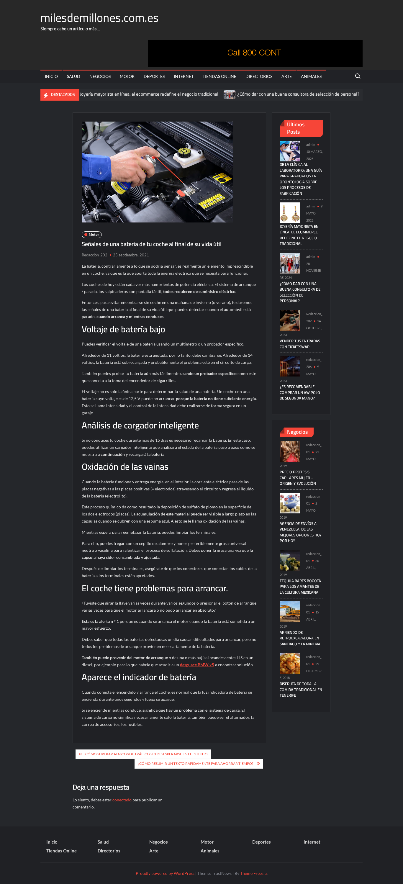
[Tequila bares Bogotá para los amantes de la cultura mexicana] (290, 559)
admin (310, 144)
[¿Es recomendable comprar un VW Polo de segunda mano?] (290, 365)
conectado (122, 799)
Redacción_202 (94, 255)
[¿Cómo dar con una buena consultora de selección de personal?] (214, 93)
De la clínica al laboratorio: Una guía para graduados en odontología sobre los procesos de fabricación (301, 179)
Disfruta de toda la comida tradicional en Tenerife (301, 689)
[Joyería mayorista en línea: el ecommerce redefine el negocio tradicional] (290, 212)
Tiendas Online (219, 76)
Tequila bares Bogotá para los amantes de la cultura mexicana (300, 586)
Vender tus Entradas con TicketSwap (300, 343)
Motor (127, 76)
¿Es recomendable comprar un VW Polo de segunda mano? (300, 392)
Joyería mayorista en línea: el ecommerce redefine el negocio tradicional (133, 94)
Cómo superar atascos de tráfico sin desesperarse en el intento (146, 754)
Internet (184, 76)
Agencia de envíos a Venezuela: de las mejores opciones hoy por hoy (301, 532)
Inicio (51, 76)
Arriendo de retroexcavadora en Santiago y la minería (300, 638)
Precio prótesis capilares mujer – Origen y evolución (298, 477)
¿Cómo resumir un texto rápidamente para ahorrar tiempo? (195, 763)
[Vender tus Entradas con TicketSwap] (355, 93)
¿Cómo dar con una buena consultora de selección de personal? (282, 94)
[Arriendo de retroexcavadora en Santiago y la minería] (290, 611)
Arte (286, 76)
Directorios (258, 76)
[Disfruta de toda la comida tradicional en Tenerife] (290, 662)
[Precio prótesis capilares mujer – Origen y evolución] (290, 450)
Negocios (100, 76)
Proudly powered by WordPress (165, 873)
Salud (73, 76)
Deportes (154, 76)
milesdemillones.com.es (99, 17)
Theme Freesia (253, 873)
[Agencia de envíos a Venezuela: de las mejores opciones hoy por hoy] (290, 502)
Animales (311, 76)
